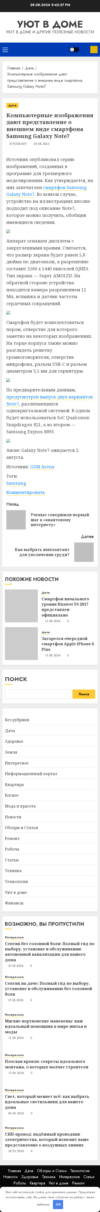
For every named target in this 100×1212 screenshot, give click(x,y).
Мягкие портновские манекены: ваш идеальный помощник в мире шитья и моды (46, 1026)
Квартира (14, 784)
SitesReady (18, 144)
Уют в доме (50, 24)
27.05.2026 (16, 966)
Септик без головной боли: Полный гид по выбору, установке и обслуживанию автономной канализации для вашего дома (49, 951)
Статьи (12, 860)
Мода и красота (20, 806)
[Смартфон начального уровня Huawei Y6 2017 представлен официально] (21, 605)
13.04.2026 (16, 1073)
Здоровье (14, 741)
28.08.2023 (41, 144)
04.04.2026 (16, 1114)
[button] (5, 49)
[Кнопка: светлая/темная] (74, 49)
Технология (16, 881)
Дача (12, 105)
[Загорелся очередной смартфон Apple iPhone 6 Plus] (21, 643)
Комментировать (25, 492)
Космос (12, 795)
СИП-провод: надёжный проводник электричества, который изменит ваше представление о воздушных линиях (47, 1139)
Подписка (94, 49)
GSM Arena (42, 467)
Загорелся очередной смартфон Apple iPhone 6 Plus (68, 644)
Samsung (16, 483)
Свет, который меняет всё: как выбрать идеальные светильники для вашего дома (47, 1102)
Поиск (16, 679)
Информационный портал (31, 773)
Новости (13, 817)
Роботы (12, 849)
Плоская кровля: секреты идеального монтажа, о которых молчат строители (46, 1064)
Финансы (14, 903)
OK (58, 1204)
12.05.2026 (16, 1038)
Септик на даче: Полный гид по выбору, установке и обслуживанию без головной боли (48, 989)
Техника (13, 870)
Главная (14, 1171)
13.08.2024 (53, 621)
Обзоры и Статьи (21, 827)
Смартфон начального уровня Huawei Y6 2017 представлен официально (65, 607)
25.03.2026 (16, 1151)
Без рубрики (17, 719)
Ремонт (12, 838)
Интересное (17, 763)
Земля (11, 752)
